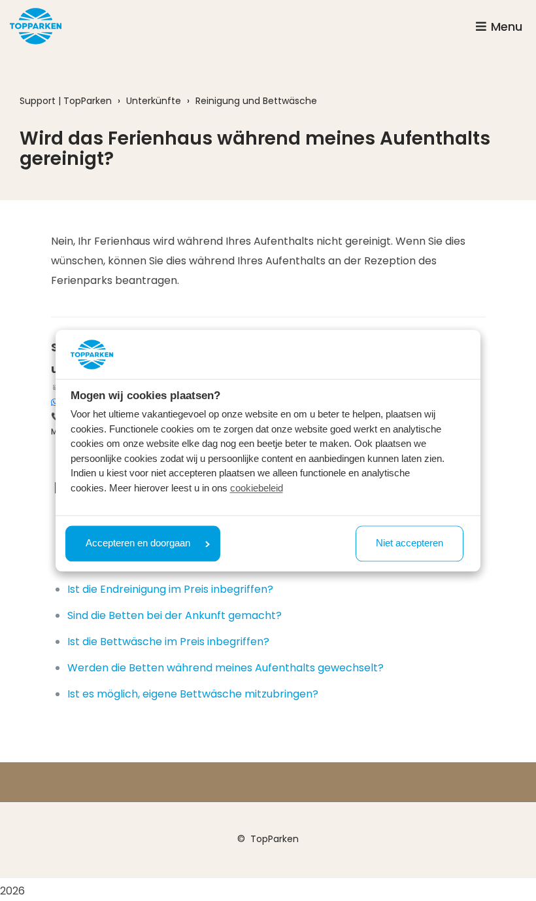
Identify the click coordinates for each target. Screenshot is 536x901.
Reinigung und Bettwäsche (256, 100)
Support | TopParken (66, 100)
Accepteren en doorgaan (138, 543)
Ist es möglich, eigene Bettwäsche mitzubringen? (192, 693)
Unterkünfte (153, 100)
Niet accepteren (409, 543)
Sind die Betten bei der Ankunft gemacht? (174, 615)
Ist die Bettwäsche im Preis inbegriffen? (168, 641)
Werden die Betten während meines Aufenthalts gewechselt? (225, 667)
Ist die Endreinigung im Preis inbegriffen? (170, 589)
